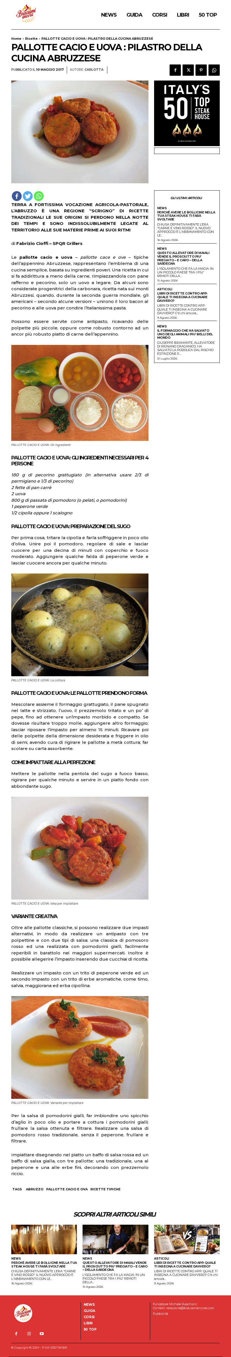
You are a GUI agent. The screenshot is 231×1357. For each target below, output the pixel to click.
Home (16, 39)
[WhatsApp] (214, 70)
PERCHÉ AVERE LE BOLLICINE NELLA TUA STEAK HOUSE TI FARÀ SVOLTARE (186, 215)
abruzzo (34, 1189)
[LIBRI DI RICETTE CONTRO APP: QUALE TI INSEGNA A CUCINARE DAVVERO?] (187, 1239)
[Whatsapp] (39, 196)
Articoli (164, 289)
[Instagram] (29, 1334)
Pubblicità (160, 1314)
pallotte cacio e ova (67, 1189)
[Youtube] (41, 1334)
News (162, 208)
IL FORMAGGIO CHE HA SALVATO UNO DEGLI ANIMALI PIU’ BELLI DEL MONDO (185, 334)
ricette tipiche (105, 1189)
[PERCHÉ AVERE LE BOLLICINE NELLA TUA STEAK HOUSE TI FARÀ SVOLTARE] (44, 1239)
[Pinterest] (201, 70)
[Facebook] (175, 70)
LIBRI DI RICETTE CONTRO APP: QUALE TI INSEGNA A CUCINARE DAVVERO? (182, 296)
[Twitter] (188, 70)
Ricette (31, 39)
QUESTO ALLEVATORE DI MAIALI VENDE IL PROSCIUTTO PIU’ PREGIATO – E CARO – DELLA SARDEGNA (183, 258)
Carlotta (94, 70)
